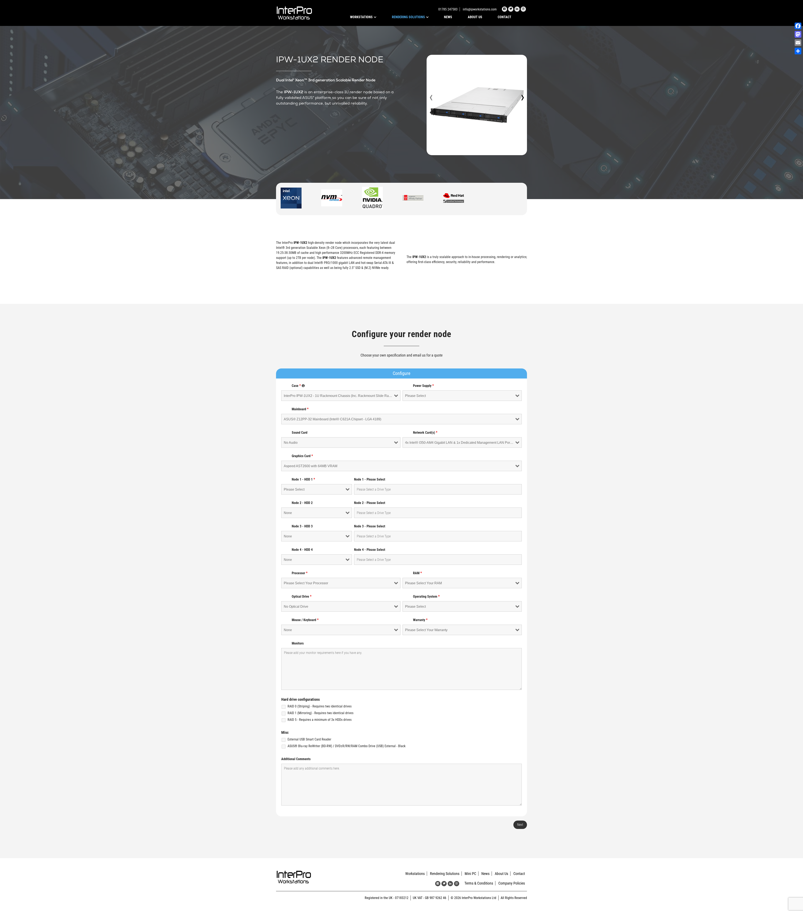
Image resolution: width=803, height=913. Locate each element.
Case (298, 386)
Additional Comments (296, 759)
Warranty (420, 620)
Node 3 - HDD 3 (302, 526)
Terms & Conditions (478, 883)
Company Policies (511, 883)
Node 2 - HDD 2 (302, 503)
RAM (417, 573)
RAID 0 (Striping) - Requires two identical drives (320, 706)
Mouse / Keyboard (305, 620)
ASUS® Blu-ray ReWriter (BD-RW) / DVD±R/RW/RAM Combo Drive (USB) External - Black (346, 746)
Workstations (361, 17)
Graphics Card (302, 456)
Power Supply (423, 386)
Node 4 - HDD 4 (302, 550)
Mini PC (470, 873)
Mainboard (300, 409)
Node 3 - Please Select (369, 526)
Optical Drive (302, 596)
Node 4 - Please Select (369, 550)
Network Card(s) (425, 433)
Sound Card (299, 433)
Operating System (426, 596)
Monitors (298, 643)
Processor (300, 573)
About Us (475, 17)
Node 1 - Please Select (369, 479)
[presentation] (431, 98)
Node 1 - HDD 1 (303, 479)
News (448, 17)
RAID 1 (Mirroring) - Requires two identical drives (320, 713)
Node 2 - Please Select (369, 503)
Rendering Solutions (408, 17)
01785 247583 (448, 9)
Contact (504, 17)
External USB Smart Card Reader (309, 739)
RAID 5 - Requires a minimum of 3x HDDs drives (320, 720)
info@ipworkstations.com (480, 9)
